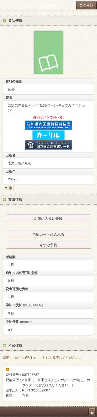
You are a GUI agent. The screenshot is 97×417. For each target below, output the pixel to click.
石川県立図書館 (39, 5)
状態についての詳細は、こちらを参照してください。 (42, 358)
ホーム (5, 5)
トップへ (92, 412)
